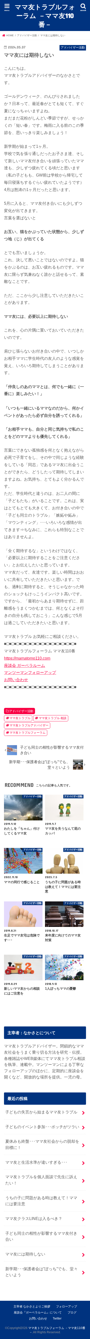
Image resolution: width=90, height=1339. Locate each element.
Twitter (57, 1318)
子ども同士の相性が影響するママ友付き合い (41, 1236)
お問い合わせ (16, 679)
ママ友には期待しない (25, 1254)
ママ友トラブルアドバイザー (29, 725)
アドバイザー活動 (21, 711)
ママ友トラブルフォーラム (28, 732)
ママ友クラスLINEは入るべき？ (33, 1218)
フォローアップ (66, 1306)
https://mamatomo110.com (27, 658)
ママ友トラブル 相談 (52, 718)
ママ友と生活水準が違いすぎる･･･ (36, 1162)
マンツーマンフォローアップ (30, 672)
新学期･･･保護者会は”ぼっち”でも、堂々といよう (41, 1271)
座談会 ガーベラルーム (24, 665)
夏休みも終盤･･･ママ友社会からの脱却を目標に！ (42, 1144)
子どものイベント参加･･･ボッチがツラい (42, 1126)
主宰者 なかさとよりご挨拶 (32, 1306)
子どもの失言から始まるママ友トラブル (41, 1112)
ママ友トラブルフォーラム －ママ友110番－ (45, 15)
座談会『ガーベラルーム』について (38, 1312)
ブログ (72, 1312)
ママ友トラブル (20, 718)
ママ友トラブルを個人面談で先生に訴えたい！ (41, 1179)
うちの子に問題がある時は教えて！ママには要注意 (41, 1200)
